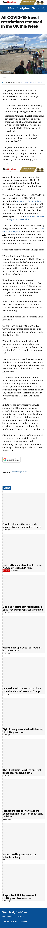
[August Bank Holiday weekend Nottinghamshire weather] (24, 877)
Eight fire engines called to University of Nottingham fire (23, 731)
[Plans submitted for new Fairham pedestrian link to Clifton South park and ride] (24, 793)
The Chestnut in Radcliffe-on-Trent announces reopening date (22, 771)
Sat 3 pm (6, 571)
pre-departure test (34, 216)
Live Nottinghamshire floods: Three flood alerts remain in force (22, 566)
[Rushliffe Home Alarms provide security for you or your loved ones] (24, 506)
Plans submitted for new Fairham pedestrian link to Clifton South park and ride (23, 813)
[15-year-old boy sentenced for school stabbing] (24, 836)
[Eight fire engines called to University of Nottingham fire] (24, 711)
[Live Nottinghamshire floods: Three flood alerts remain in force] (24, 547)
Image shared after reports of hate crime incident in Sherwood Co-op (22, 690)
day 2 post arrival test (20, 219)
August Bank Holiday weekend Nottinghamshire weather (19, 897)
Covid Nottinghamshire (19, 472)
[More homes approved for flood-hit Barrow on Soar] (24, 630)
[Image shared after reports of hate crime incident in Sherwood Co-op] (24, 670)
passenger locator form (29, 201)
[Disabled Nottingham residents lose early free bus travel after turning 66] (24, 589)
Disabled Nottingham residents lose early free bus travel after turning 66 (23, 608)
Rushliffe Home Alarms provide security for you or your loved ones (22, 526)
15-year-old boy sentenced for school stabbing (19, 856)
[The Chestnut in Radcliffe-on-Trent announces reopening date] (24, 752)
